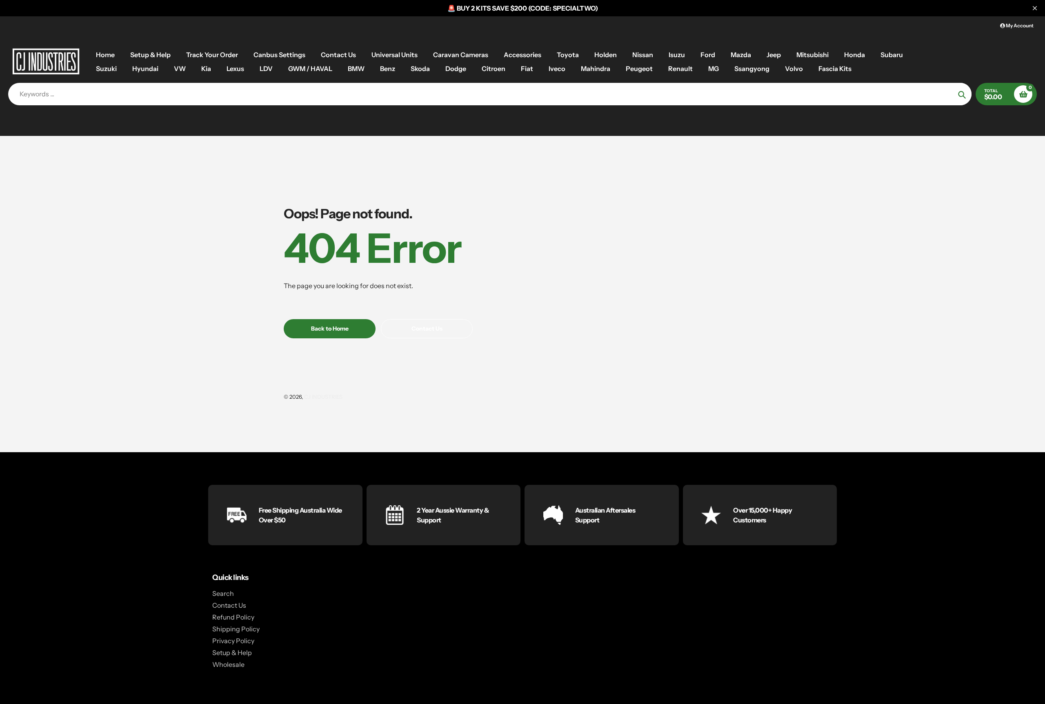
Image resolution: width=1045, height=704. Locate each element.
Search (223, 593)
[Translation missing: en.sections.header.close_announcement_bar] (1035, 8)
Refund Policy (233, 617)
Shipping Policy (236, 629)
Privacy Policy (233, 641)
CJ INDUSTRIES (323, 396)
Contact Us (229, 605)
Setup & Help (232, 652)
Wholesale (228, 664)
